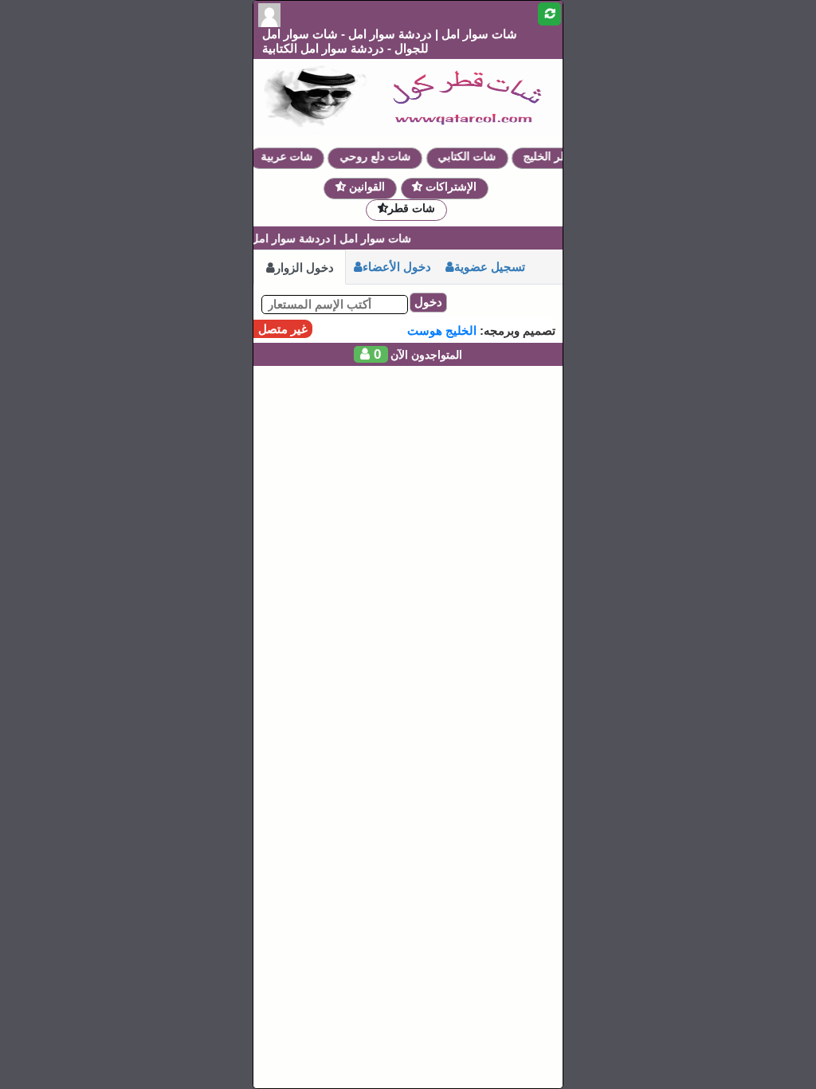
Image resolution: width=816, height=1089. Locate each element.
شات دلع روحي (382, 156)
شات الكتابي (474, 156)
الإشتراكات (449, 186)
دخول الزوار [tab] (304, 267)
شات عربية (294, 156)
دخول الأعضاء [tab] (397, 266)
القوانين (365, 186)
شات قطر (411, 208)
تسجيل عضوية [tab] (489, 266)
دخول (428, 302)
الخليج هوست (442, 330)
